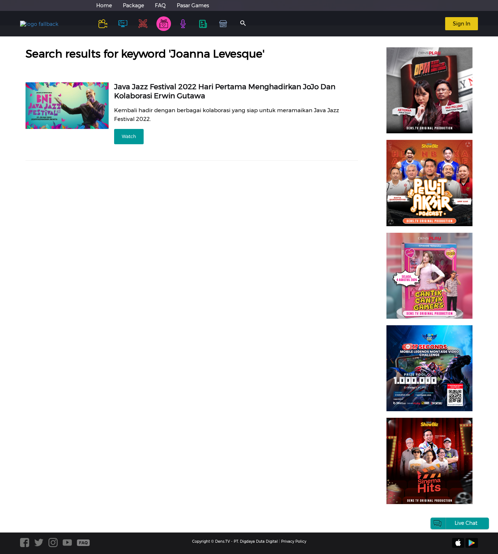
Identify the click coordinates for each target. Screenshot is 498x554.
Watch (129, 136)
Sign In (461, 23)
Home (104, 5)
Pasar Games (193, 5)
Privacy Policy (293, 541)
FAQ (160, 5)
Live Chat (466, 523)
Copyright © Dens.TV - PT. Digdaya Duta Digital (235, 541)
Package (133, 5)
